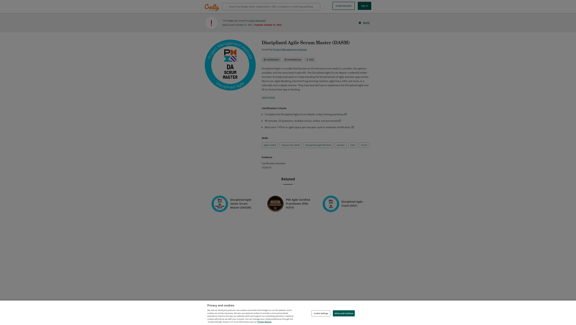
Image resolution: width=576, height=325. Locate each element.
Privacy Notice (264, 322)
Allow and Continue (343, 313)
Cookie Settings (321, 313)
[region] (288, 313)
